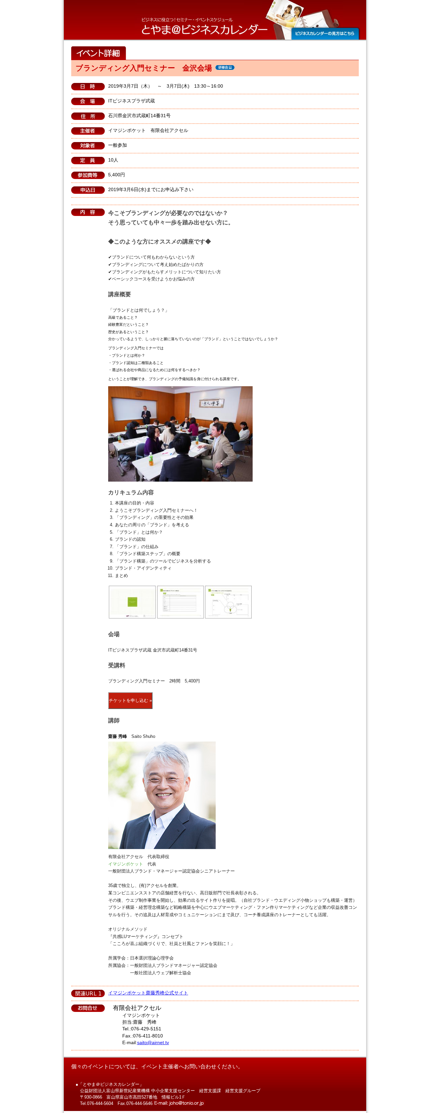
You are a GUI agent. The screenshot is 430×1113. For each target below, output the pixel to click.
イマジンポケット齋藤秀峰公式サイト (148, 992)
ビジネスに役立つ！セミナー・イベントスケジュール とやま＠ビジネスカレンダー (205, 27)
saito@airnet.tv (153, 1042)
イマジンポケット (125, 863)
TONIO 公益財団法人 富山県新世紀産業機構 (189, 7)
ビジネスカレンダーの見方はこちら (325, 34)
